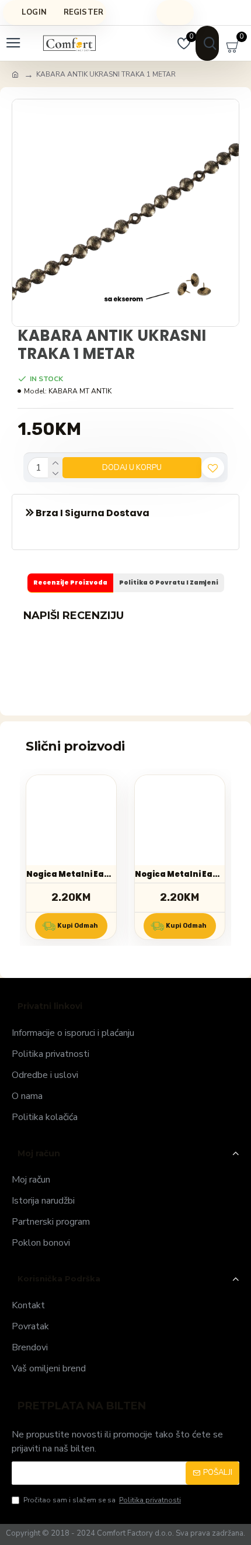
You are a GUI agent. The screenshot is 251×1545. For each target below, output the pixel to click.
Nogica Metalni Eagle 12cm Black (180, 874)
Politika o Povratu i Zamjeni (168, 582)
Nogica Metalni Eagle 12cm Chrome (71, 874)
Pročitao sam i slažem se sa (102, 1500)
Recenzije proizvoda (70, 582)
